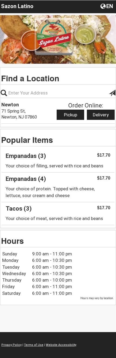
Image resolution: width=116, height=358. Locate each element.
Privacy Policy (11, 345)
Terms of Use (33, 345)
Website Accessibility (61, 345)
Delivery (101, 114)
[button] (107, 5)
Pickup (70, 114)
